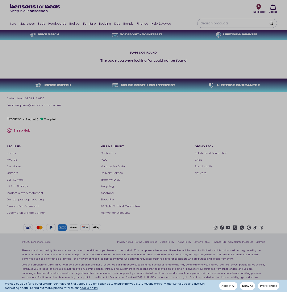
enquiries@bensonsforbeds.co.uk (38, 105)
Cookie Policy (167, 242)
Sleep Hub (21, 131)
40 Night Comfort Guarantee (120, 206)
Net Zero (201, 173)
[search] (271, 23)
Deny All (247, 286)
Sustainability (204, 166)
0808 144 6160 (34, 98)
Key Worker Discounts (115, 213)
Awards (12, 160)
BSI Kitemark (15, 180)
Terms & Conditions (146, 242)
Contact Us (108, 153)
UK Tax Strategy (17, 186)
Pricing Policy (184, 242)
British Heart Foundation (211, 153)
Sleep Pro (107, 199)
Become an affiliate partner (26, 213)
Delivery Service (112, 173)
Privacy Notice (125, 242)
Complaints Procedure (240, 242)
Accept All (228, 286)
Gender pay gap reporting (25, 199)
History (11, 153)
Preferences (268, 286)
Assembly (107, 193)
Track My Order (111, 180)
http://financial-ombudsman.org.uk (167, 277)
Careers (12, 173)
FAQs (104, 160)
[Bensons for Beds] (35, 8)
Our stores (14, 166)
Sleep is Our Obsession (23, 206)
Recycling (107, 186)
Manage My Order (113, 166)
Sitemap (260, 242)
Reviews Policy (202, 242)
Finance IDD (219, 242)
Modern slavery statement (25, 193)
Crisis (198, 160)
